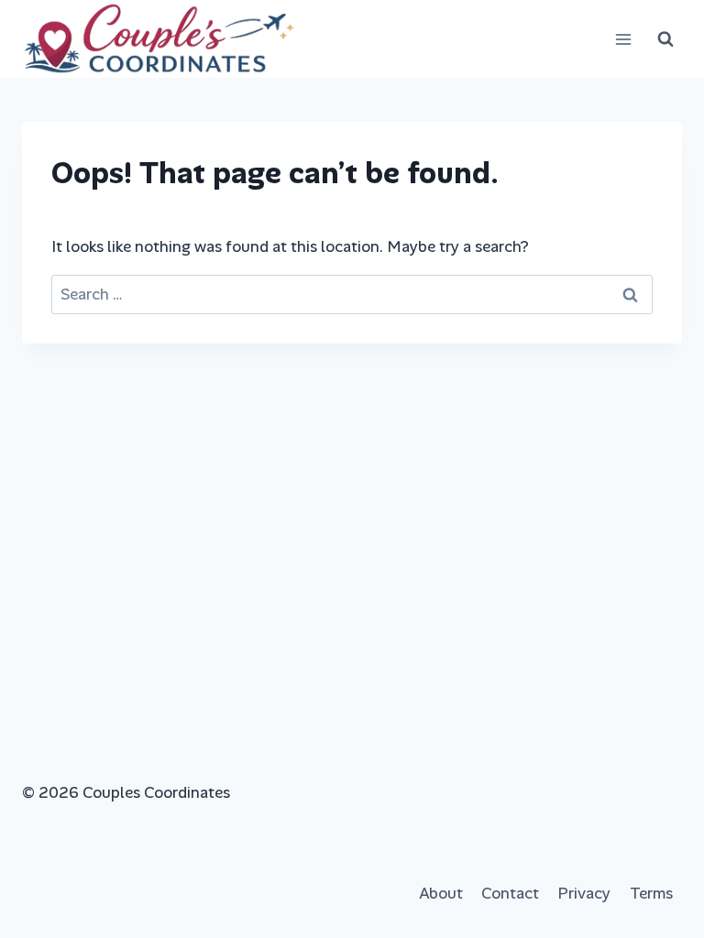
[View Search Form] (665, 39)
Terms (651, 893)
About (441, 893)
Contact (510, 893)
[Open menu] (623, 39)
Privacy (583, 893)
